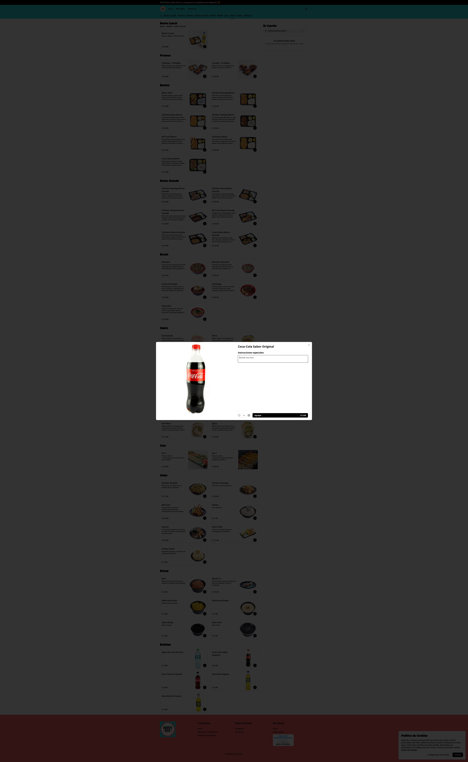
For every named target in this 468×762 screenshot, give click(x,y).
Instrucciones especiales (251, 352)
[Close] (309, 345)
